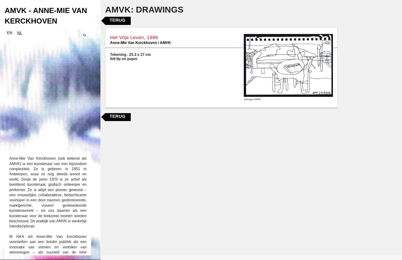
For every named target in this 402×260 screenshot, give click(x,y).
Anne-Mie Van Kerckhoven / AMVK (140, 43)
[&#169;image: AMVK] (288, 65)
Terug (117, 20)
